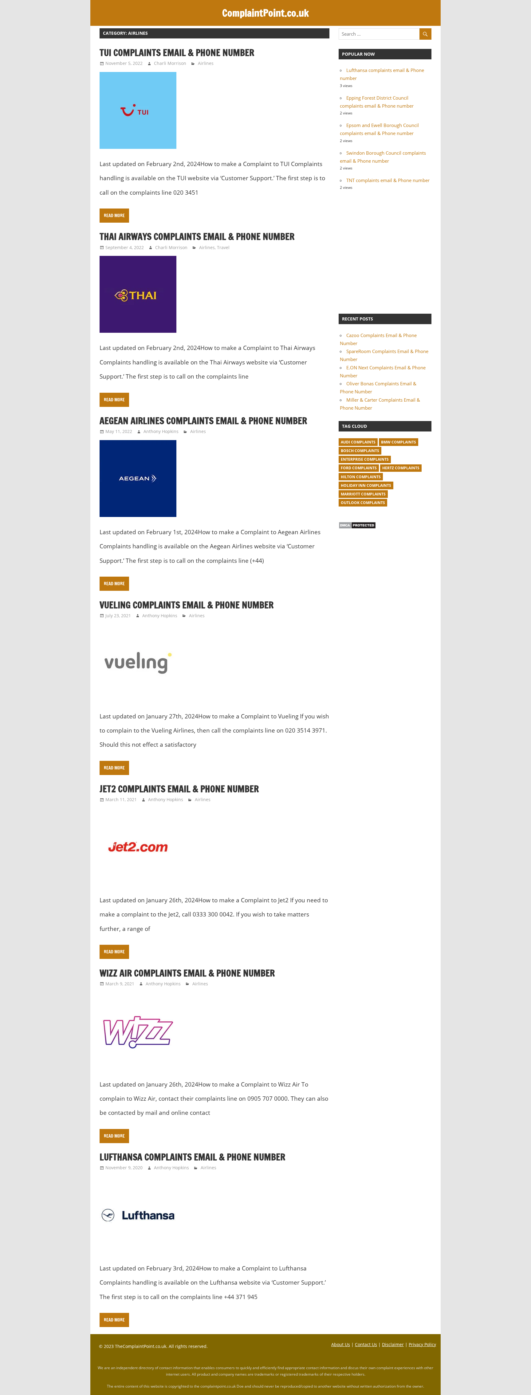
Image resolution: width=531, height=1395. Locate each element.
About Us (340, 1344)
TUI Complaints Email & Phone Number (177, 52)
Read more (114, 216)
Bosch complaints (360, 450)
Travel (223, 247)
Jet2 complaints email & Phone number (179, 789)
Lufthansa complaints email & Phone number (192, 1157)
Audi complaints (358, 442)
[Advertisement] (385, 251)
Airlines (206, 63)
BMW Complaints (398, 442)
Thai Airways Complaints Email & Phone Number (197, 236)
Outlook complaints (363, 502)
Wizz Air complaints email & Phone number (187, 973)
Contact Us (366, 1344)
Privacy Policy (422, 1344)
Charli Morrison (170, 63)
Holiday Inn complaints (366, 485)
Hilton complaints (361, 476)
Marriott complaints (363, 494)
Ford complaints (359, 468)
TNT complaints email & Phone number (388, 180)
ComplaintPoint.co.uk (265, 13)
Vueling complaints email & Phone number (186, 605)
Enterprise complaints (365, 459)
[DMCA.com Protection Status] (357, 527)
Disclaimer (393, 1344)
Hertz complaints (400, 468)
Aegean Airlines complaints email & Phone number (203, 421)
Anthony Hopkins (161, 431)
